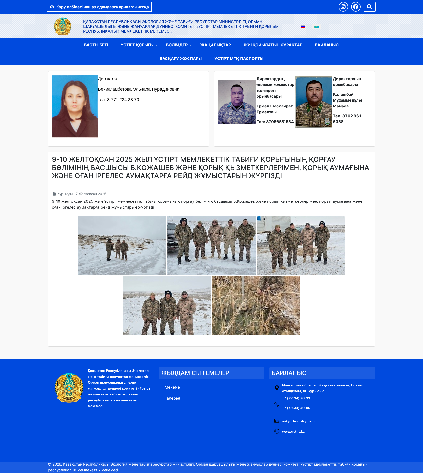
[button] (343, 7)
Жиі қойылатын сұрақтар (273, 44)
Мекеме (172, 387)
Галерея (172, 398)
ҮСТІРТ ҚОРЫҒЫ (137, 44)
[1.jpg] (122, 245)
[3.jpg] (301, 245)
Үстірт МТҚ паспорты (238, 58)
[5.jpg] (256, 305)
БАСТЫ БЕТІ (96, 44)
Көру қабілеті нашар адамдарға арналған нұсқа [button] (102, 6)
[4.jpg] (167, 305)
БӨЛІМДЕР (177, 44)
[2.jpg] (211, 245)
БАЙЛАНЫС (327, 44)
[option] (303, 26)
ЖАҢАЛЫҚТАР (215, 44)
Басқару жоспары (181, 58)
